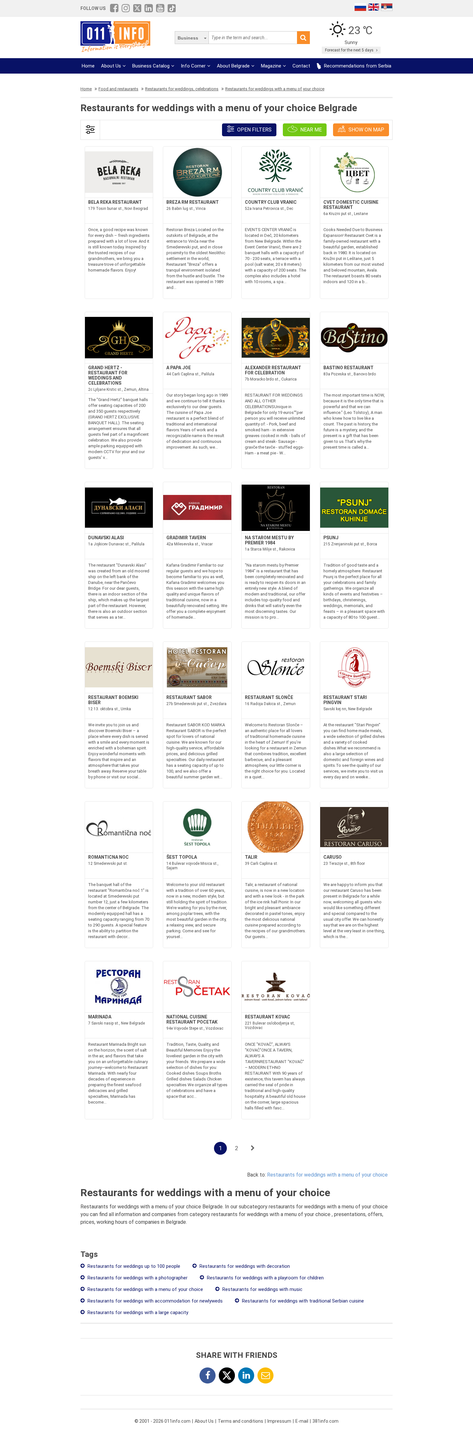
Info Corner (193, 66)
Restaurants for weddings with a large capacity (137, 1312)
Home (88, 66)
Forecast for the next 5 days (350, 50)
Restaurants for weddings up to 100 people (133, 1266)
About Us (111, 66)
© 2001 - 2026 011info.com (162, 1421)
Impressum (279, 1421)
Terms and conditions (240, 1421)
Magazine (271, 66)
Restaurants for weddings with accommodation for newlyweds (154, 1301)
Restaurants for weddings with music (261, 1289)
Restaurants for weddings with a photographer (137, 1278)
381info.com (325, 1421)
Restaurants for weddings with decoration (244, 1266)
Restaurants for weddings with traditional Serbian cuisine (302, 1301)
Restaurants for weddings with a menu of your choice (327, 1175)
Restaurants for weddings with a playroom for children (265, 1278)
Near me (310, 130)
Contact (301, 66)
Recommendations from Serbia (357, 66)
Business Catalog (151, 66)
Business (188, 37)
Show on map (365, 130)
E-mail (301, 1421)
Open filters (254, 130)
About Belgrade (233, 66)
